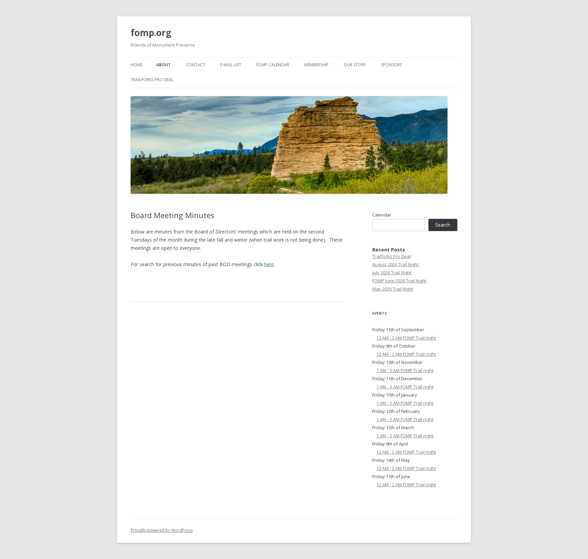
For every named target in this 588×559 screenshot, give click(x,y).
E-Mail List (230, 65)
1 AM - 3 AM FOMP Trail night (405, 370)
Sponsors (391, 65)
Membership (316, 65)
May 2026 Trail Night (392, 289)
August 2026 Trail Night (395, 264)
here (269, 264)
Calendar (381, 215)
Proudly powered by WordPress (162, 530)
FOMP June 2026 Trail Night (399, 281)
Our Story (355, 65)
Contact (195, 65)
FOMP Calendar (272, 65)
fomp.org (151, 33)
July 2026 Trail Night (391, 272)
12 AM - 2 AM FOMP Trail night (406, 338)
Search (442, 225)
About (163, 65)
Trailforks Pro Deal (152, 80)
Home (137, 65)
